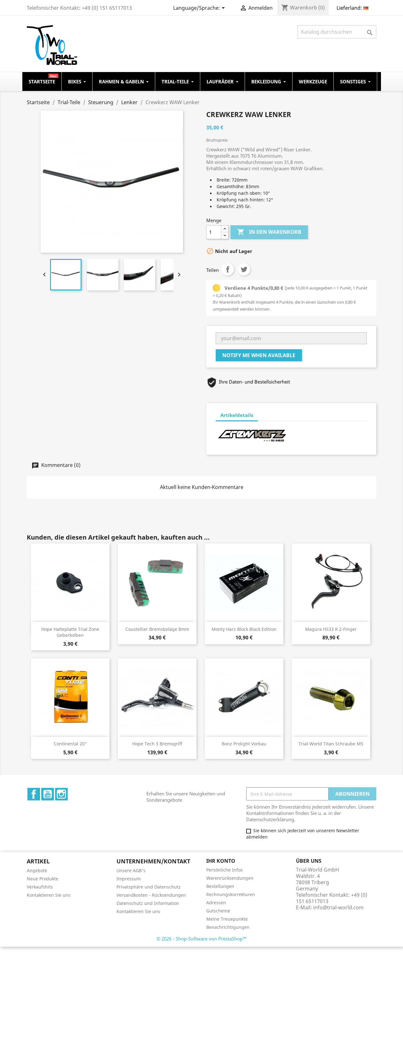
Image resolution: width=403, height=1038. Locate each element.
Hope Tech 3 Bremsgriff (157, 744)
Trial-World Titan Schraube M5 (330, 744)
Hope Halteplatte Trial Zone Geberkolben (70, 632)
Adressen (216, 903)
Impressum (128, 879)
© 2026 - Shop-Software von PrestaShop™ (201, 938)
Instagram (61, 794)
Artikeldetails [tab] (236, 415)
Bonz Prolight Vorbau (244, 744)
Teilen (227, 269)
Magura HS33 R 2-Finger (331, 629)
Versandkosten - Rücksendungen (151, 895)
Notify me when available (258, 355)
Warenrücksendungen (229, 878)
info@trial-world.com (338, 907)
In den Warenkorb (269, 232)
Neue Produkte (42, 879)
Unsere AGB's (130, 870)
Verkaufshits (40, 887)
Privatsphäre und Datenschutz (148, 887)
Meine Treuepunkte (227, 919)
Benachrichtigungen (228, 927)
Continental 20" (70, 744)
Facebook (33, 794)
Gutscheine (218, 911)
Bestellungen (220, 886)
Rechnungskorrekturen (230, 894)
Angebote (37, 870)
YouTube (47, 794)
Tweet (244, 269)
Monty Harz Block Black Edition (244, 629)
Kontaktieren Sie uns (49, 895)
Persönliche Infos (224, 870)
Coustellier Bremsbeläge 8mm (157, 629)
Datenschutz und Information (147, 903)
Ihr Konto (220, 860)
